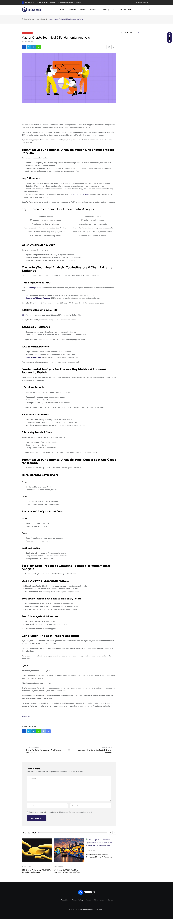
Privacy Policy (77, 900)
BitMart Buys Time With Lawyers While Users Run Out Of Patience (58, 2)
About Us (64, 900)
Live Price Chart (125, 10)
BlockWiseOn (99, 909)
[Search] (150, 9)
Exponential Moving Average (38, 298)
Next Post (106, 747)
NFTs (114, 10)
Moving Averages (36, 288)
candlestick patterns (80, 194)
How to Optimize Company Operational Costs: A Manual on (99, 856)
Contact (111, 900)
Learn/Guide (72, 10)
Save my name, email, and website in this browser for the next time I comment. (60, 812)
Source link (26, 716)
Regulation (93, 10)
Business (83, 10)
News (62, 10)
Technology (105, 10)
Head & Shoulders (33, 357)
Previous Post (33, 747)
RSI (23, 315)
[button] (111, 832)
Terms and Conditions (95, 900)
